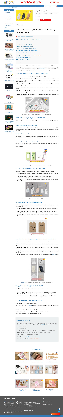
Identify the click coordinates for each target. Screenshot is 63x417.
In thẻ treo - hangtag (14, 7)
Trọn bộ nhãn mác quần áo (51, 375)
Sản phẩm (23, 6)
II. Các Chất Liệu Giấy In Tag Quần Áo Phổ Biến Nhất (27, 41)
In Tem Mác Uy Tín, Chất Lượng (37, 375)
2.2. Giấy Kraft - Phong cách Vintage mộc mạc (25, 46)
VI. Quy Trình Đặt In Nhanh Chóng (23, 57)
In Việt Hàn (32, 70)
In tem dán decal (7, 12)
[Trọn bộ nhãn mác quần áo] (51, 369)
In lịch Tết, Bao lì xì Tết (8, 19)
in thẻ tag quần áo (42, 68)
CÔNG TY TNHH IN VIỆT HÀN (22, 328)
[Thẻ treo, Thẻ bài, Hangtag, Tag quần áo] (36, 356)
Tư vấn (35, 6)
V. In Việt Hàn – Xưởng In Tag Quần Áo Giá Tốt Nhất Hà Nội (28, 55)
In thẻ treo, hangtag (8, 16)
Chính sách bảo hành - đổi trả (48, 404)
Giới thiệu (16, 6)
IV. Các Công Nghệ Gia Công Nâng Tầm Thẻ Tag (26, 52)
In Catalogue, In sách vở (8, 21)
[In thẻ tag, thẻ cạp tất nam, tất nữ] (22, 356)
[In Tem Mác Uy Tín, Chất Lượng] (36, 369)
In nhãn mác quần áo (8, 14)
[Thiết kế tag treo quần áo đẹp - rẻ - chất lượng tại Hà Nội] (36, 383)
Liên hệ (40, 6)
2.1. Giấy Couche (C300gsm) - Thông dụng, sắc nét (25, 44)
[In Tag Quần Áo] (22, 369)
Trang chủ (9, 6)
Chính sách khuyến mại (47, 402)
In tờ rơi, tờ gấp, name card (9, 23)
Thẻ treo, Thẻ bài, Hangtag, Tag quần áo (37, 362)
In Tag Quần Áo (22, 375)
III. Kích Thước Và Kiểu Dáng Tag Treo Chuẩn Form (26, 50)
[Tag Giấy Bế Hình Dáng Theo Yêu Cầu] (51, 356)
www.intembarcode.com (37, 336)
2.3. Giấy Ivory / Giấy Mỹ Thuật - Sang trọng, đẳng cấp (26, 48)
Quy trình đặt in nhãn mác (47, 401)
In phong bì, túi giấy (8, 25)
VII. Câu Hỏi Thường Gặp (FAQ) (23, 59)
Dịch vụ (29, 6)
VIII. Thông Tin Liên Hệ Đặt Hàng (23, 61)
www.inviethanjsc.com (28, 336)
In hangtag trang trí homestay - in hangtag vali (22, 390)
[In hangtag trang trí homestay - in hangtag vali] (22, 383)
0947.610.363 (45, 20)
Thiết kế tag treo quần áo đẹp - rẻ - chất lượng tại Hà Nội (37, 390)
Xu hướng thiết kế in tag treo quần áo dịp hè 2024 (52, 390)
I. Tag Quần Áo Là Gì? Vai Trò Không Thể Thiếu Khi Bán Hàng (29, 39)
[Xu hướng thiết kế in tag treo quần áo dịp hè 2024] (51, 383)
